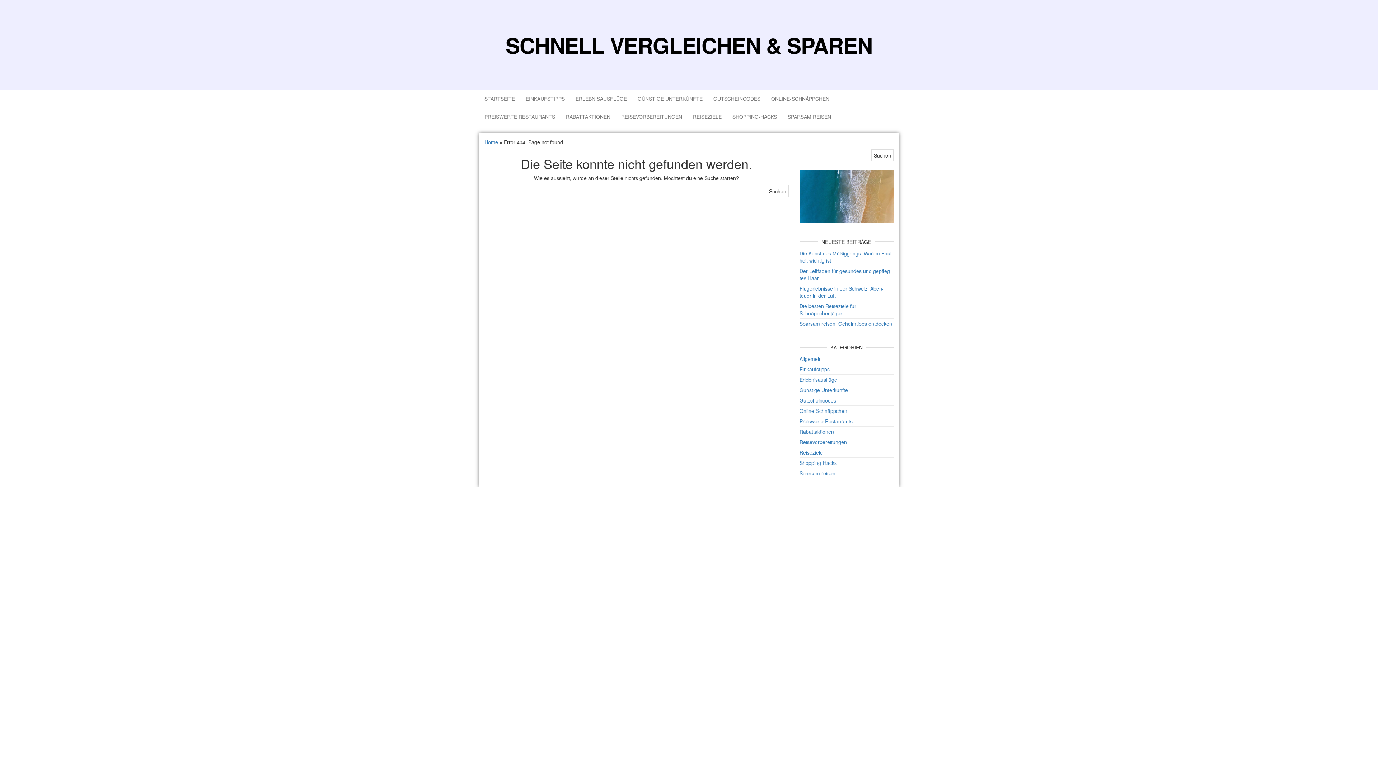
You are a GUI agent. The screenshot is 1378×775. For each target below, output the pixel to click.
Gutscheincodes (736, 98)
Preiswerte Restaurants (519, 116)
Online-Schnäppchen (800, 98)
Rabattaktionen (588, 116)
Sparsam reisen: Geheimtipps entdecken (846, 323)
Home (491, 142)
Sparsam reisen (809, 116)
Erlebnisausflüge (601, 98)
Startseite (499, 98)
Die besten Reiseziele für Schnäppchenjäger (828, 309)
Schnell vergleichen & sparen (689, 44)
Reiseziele (707, 116)
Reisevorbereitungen (651, 116)
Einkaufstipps (545, 98)
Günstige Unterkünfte (670, 98)
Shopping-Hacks (754, 116)
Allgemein (811, 358)
